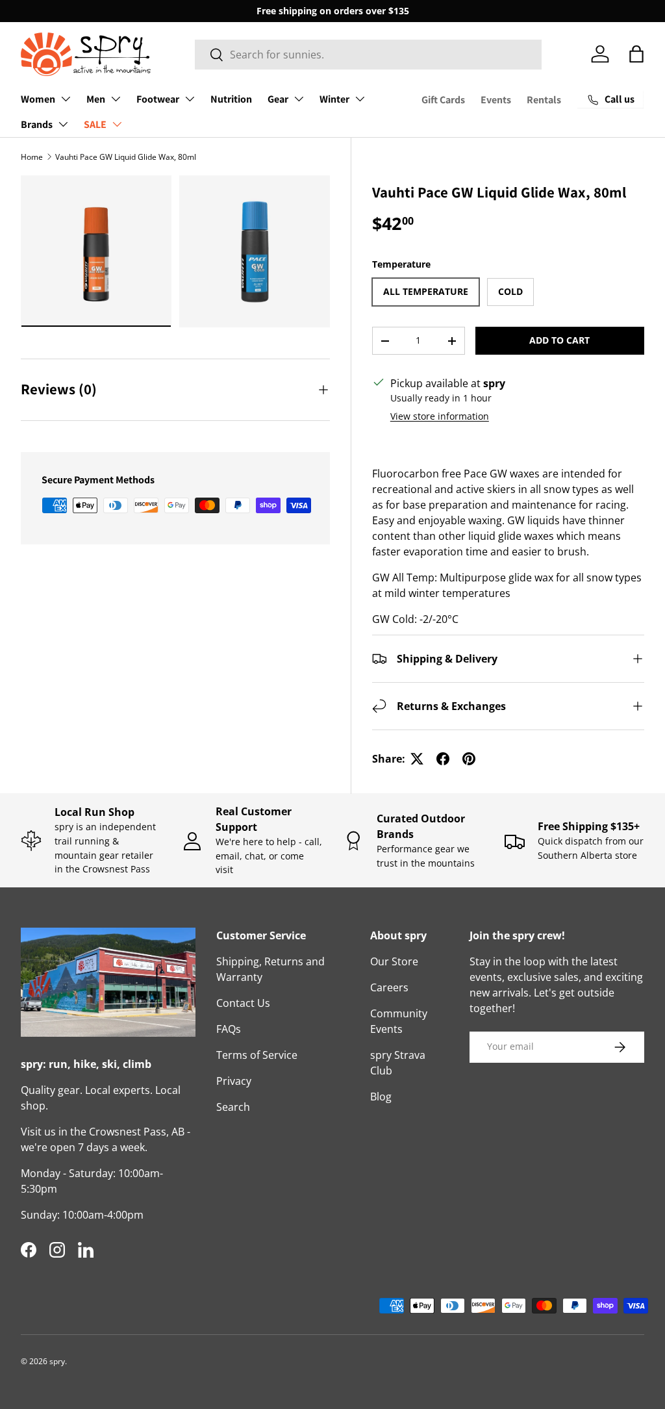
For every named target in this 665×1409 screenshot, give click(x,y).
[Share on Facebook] (443, 759)
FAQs (228, 1029)
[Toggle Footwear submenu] (189, 99)
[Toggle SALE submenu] (117, 124)
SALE (95, 124)
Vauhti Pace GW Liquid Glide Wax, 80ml (125, 156)
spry (57, 1361)
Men (95, 99)
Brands (37, 124)
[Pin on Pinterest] (469, 759)
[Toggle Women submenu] (65, 99)
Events (496, 100)
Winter (334, 99)
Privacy (233, 1081)
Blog (381, 1096)
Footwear (157, 99)
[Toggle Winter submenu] (360, 99)
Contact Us (243, 1003)
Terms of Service (256, 1055)
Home (32, 156)
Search (233, 1107)
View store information (439, 416)
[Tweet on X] (417, 759)
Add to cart (559, 340)
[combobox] (368, 55)
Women (38, 99)
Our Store (394, 961)
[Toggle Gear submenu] (299, 99)
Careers (389, 987)
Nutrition (231, 99)
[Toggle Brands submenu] (63, 124)
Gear (278, 99)
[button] (636, 54)
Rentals (544, 100)
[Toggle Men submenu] (115, 99)
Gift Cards (443, 100)
